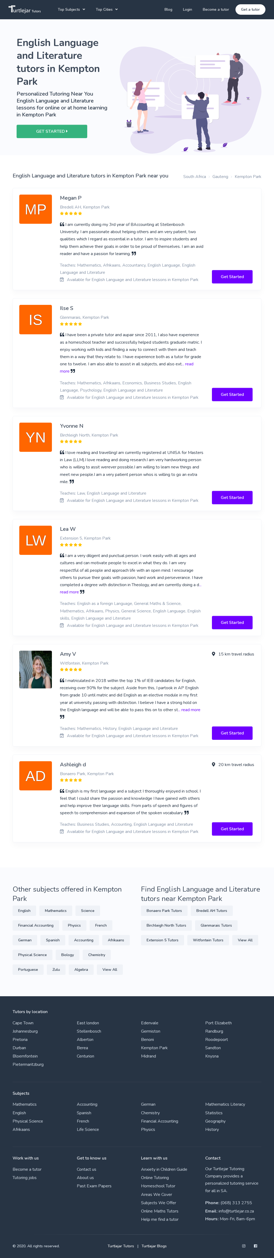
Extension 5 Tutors (162, 940)
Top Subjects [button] (69, 9)
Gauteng (220, 177)
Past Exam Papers (94, 1186)
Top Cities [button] (104, 9)
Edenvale (149, 1023)
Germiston (150, 1031)
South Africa (194, 177)
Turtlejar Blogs (154, 1246)
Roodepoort (216, 1040)
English (24, 910)
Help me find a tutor (159, 1219)
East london (88, 1023)
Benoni (147, 1040)
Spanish (53, 940)
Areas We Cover (156, 1195)
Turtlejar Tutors (121, 1246)
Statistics (214, 1113)
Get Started (232, 277)
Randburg (214, 1031)
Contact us (86, 1169)
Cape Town (23, 1023)
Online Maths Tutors (159, 1211)
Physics (74, 925)
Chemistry (96, 954)
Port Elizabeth (218, 1023)
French (101, 925)
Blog (168, 9)
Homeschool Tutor (158, 1186)
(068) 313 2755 (236, 1203)
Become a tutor (216, 9)
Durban (19, 1048)
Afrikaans (116, 940)
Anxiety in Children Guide (164, 1169)
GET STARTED (51, 131)
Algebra (81, 969)
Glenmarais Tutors (216, 925)
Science (87, 910)
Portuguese (28, 969)
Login (187, 9)
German (25, 940)
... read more (189, 710)
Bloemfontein (25, 1056)
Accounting (83, 940)
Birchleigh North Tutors (166, 925)
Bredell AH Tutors (211, 910)
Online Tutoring (155, 1178)
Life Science (88, 1129)
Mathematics (56, 910)
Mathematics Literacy (225, 1104)
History (212, 1129)
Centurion (85, 1056)
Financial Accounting (36, 925)
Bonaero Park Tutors (164, 910)
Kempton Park (248, 177)
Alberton (85, 1040)
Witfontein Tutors (208, 940)
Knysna (212, 1056)
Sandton (213, 1048)
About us (85, 1178)
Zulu (56, 969)
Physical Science (32, 954)
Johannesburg (25, 1031)
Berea (82, 1048)
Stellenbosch (89, 1031)
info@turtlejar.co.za (236, 1211)
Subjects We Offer (158, 1203)
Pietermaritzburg (28, 1064)
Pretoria (20, 1040)
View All (109, 969)
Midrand (148, 1056)
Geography (215, 1121)
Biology (67, 954)
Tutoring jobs (25, 1178)
